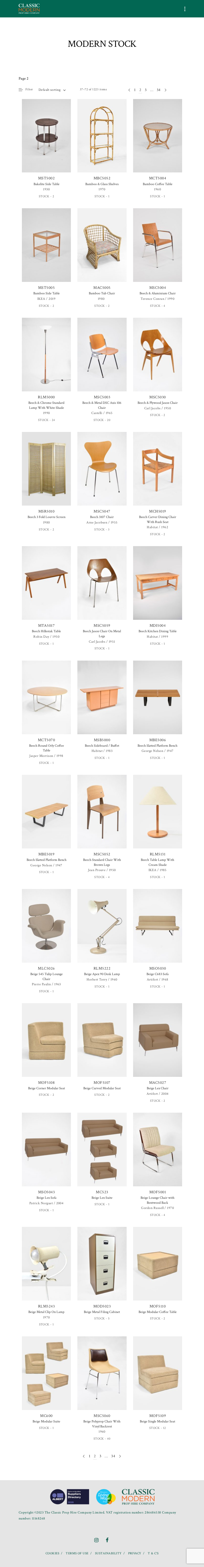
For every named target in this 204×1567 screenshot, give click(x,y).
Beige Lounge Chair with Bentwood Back (157, 1200)
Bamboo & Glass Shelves (102, 184)
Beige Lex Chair (157, 1088)
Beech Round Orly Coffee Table (46, 748)
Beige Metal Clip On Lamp (46, 1312)
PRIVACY (134, 1553)
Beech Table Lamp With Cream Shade (157, 862)
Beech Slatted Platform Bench (157, 745)
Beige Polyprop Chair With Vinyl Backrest (101, 1424)
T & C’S (153, 1553)
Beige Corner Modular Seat (46, 1088)
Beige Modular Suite (46, 1421)
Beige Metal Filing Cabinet (102, 1312)
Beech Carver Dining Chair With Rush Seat (157, 519)
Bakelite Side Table (46, 184)
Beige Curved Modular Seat (102, 1088)
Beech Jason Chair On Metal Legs (102, 633)
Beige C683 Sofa (158, 974)
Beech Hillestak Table (46, 631)
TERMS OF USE (77, 1553)
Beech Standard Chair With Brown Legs (102, 862)
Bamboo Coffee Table (157, 184)
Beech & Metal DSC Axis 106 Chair (101, 405)
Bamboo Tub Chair (102, 293)
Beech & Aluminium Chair (158, 293)
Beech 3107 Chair (102, 517)
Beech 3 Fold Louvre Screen (46, 517)
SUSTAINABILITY (108, 1553)
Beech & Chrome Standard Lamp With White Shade (46, 405)
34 (159, 90)
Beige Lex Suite (102, 1198)
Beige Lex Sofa (46, 1198)
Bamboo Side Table (46, 293)
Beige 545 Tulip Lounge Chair (46, 976)
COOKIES (52, 1553)
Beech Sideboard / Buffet (102, 745)
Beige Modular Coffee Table (158, 1312)
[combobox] (52, 89)
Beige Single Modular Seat (157, 1421)
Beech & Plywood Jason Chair (158, 403)
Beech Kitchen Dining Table (158, 631)
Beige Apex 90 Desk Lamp (102, 974)
